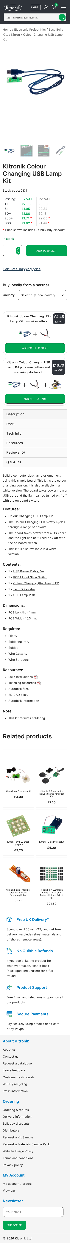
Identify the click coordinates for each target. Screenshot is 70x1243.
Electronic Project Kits (30, 29)
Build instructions (20, 677)
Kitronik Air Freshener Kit (18, 791)
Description (15, 414)
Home (7, 29)
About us (9, 1049)
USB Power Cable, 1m (28, 571)
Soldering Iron (18, 642)
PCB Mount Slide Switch (30, 577)
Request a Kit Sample (18, 1137)
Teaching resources (22, 683)
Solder (12, 648)
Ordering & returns (16, 1110)
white (6, 490)
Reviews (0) (15, 452)
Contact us (10, 1056)
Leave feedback (14, 1070)
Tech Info (13, 433)
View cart (9, 1190)
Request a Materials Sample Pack (26, 1144)
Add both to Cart (35, 348)
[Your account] (46, 7)
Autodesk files (18, 689)
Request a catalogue (17, 1063)
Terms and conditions (18, 1158)
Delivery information (17, 1116)
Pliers (12, 636)
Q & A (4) (13, 462)
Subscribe (14, 1225)
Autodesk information (23, 701)
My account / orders (17, 1183)
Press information (15, 1091)
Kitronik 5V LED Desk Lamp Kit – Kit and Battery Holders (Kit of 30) (51, 893)
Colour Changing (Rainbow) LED (36, 583)
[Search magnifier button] (62, 17)
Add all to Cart (35, 398)
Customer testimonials (19, 1077)
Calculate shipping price (22, 269)
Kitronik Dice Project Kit (51, 841)
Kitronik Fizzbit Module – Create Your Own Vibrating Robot (18, 892)
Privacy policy (13, 1165)
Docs (10, 424)
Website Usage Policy (18, 1151)
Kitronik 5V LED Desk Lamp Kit (18, 843)
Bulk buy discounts (16, 1123)
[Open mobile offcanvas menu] (63, 7)
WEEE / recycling (15, 1084)
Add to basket (46, 250)
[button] (18, 253)
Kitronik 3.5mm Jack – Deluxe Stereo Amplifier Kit (51, 794)
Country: (9, 295)
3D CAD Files (17, 695)
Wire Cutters (17, 653)
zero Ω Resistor (24, 589)
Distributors (11, 1130)
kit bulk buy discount (51, 230)
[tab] (35, 414)
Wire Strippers (18, 659)
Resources (14, 443)
